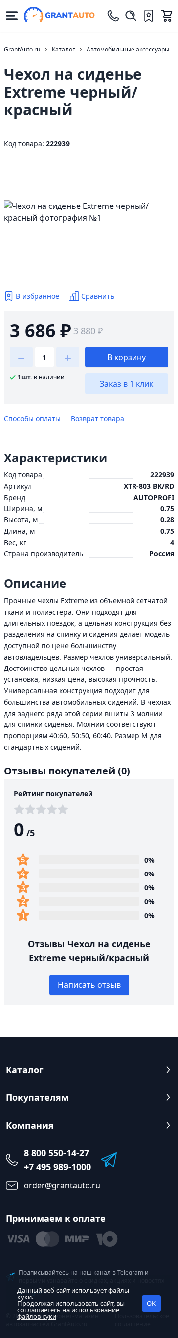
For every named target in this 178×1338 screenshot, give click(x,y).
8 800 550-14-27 (56, 1153)
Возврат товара (97, 418)
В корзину (126, 357)
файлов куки (36, 1316)
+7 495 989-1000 (57, 1167)
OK (151, 1303)
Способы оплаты (32, 418)
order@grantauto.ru (62, 1185)
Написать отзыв (89, 984)
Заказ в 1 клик (126, 383)
